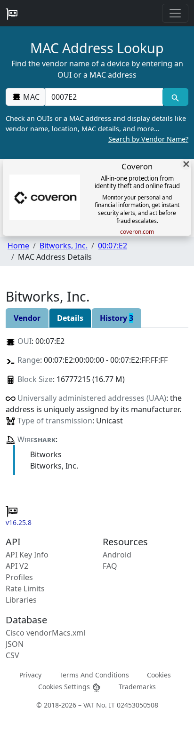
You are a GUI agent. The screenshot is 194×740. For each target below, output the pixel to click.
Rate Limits (25, 588)
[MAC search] (175, 97)
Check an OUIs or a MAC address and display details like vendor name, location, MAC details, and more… (97, 128)
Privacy (30, 674)
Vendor (27, 318)
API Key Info (27, 554)
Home (18, 245)
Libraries (21, 600)
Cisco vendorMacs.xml (45, 633)
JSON (15, 644)
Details (70, 318)
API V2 (17, 566)
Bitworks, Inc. (64, 245)
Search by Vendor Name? (148, 139)
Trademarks (137, 686)
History (116, 318)
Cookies (159, 674)
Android (117, 554)
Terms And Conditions (94, 674)
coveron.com (137, 232)
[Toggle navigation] (175, 13)
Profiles (19, 577)
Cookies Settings (65, 686)
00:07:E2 (112, 245)
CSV (12, 655)
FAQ (110, 566)
